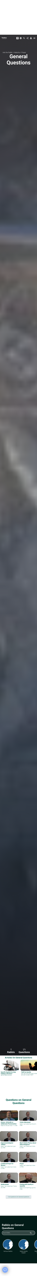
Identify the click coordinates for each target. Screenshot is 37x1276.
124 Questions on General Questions (19, 1197)
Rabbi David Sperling (25, 1187)
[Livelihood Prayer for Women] (9, 1162)
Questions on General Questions (18, 1101)
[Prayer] (28, 1161)
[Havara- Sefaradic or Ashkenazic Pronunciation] (9, 1119)
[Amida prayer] (9, 1182)
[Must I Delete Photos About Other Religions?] (28, 1141)
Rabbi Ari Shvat (5, 1125)
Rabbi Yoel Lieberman (25, 1124)
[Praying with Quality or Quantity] (28, 1183)
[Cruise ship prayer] (28, 1119)
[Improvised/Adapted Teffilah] (9, 1141)
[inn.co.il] (17, 38)
